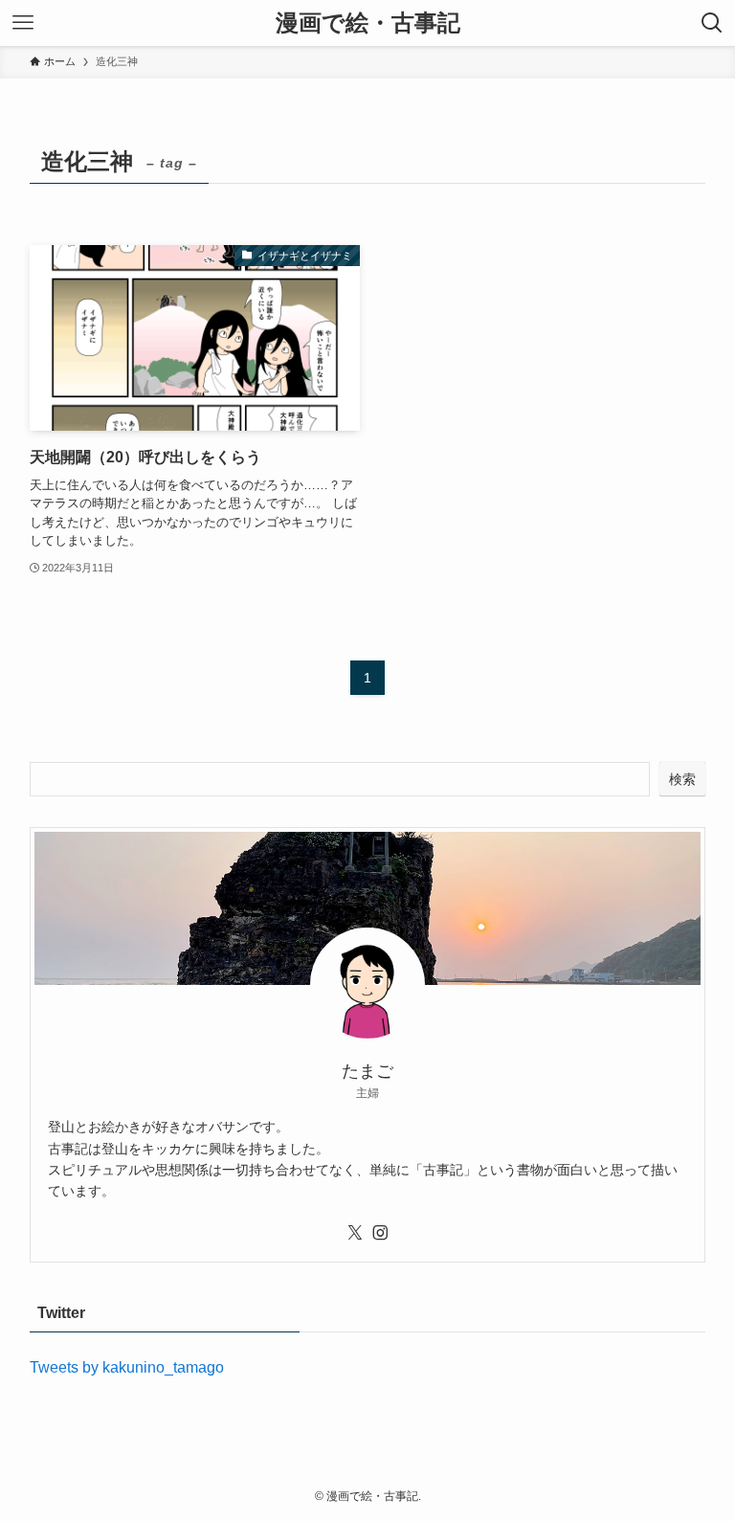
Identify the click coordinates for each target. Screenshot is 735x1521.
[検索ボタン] (712, 23)
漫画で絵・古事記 (368, 22)
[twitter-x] (355, 1232)
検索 (682, 779)
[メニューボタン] (23, 23)
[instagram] (380, 1232)
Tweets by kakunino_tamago (127, 1367)
